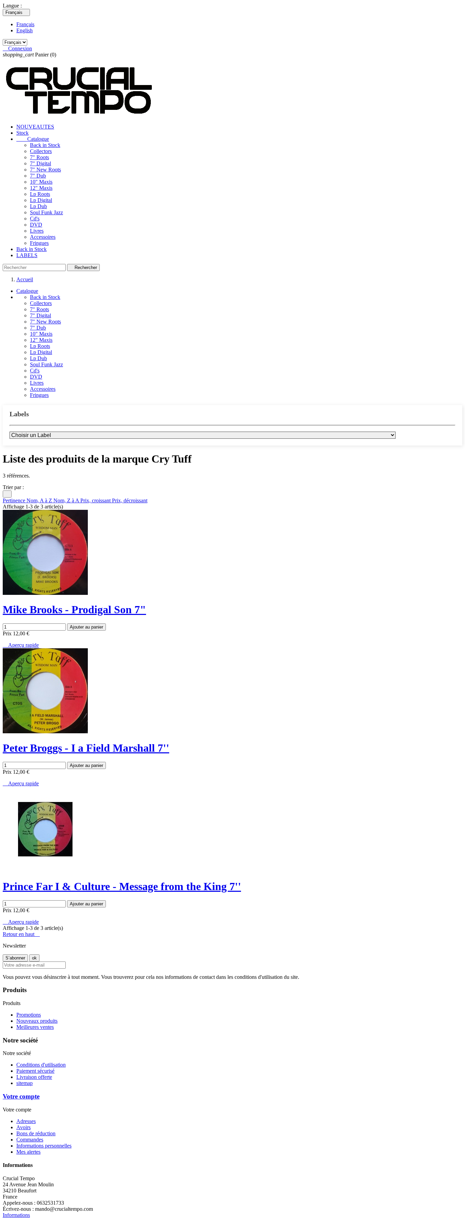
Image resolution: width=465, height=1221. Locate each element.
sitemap (24, 1083)
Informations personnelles (43, 1146)
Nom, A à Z (40, 500)
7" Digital (40, 163)
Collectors (41, 151)
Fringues (39, 243)
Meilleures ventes (35, 1027)
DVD (36, 225)
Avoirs (23, 1127)
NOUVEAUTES (35, 127)
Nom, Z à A (66, 500)
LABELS (26, 255)
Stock (22, 133)
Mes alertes (28, 1152)
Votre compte (21, 1096)
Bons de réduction (35, 1133)
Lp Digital (41, 200)
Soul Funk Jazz (46, 212)
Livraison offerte (34, 1077)
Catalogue (32, 139)
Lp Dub (38, 206)
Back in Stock (45, 145)
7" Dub (38, 176)
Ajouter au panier (86, 627)
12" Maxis (41, 188)
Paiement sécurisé (35, 1071)
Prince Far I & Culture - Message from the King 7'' (122, 886)
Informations (16, 1215)
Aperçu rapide (21, 645)
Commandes (29, 1139)
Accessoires (42, 237)
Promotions (28, 1015)
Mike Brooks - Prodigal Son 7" (74, 609)
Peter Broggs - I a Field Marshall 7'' (86, 748)
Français (25, 24)
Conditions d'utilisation (41, 1065)
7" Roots (39, 157)
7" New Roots (45, 169)
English (24, 30)
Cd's (34, 218)
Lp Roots (40, 194)
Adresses (26, 1121)
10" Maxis (41, 182)
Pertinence (15, 500)
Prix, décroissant (129, 500)
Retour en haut (21, 934)
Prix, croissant (96, 500)
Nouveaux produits (37, 1021)
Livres (37, 231)
